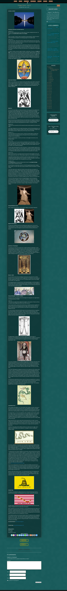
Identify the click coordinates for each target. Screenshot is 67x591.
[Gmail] (14, 535)
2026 (49, 66)
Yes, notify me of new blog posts (13, 580)
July (51, 71)
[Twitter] (21, 535)
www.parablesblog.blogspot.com (19, 525)
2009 (50, 106)
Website (8, 578)
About (20, 1)
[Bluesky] (37, 535)
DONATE (23, 544)
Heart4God (33, 1)
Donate (45, 1)
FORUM (50, 1)
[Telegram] (19, 535)
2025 (49, 82)
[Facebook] (23, 535)
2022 (50, 86)
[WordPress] (33, 535)
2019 (50, 91)
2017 (49, 94)
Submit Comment (38, 582)
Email (8, 574)
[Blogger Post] (35, 535)
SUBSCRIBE (23, 540)
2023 (50, 85)
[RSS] (31, 535)
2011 (50, 103)
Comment (9, 560)
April (51, 76)
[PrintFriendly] (12, 535)
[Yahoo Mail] (16, 535)
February (52, 79)
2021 (50, 88)
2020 (50, 89)
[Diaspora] (29, 535)
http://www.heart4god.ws (20, 521)
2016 (49, 95)
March (51, 77)
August (51, 68)
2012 (50, 101)
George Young (49, 48)
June (51, 73)
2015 (49, 97)
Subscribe (26, 1)
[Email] (17, 535)
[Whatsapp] (25, 535)
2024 (50, 83)
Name (8, 571)
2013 (50, 100)
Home (15, 1)
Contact (39, 1)
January (51, 80)
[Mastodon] (27, 535)
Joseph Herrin (22, 7)
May (51, 74)
